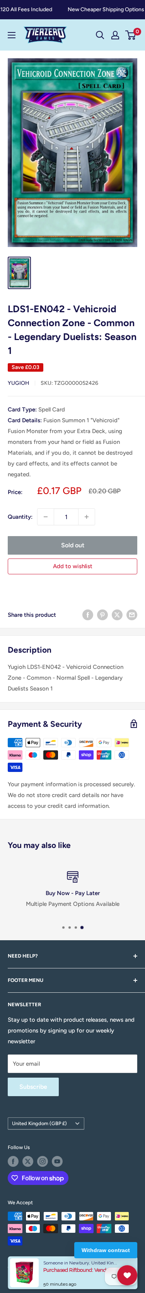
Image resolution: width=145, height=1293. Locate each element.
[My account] (115, 35)
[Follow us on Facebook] (13, 1161)
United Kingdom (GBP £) (39, 1123)
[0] (131, 35)
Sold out (72, 545)
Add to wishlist (72, 566)
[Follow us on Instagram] (42, 1161)
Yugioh (18, 383)
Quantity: (20, 516)
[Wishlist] (127, 1275)
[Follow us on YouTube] (57, 1161)
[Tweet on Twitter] (117, 614)
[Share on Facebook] (87, 614)
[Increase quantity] (86, 517)
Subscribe (33, 1086)
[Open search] (100, 35)
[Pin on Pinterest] (102, 614)
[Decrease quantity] (46, 517)
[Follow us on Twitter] (27, 1161)
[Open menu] (11, 35)
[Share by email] (131, 614)
